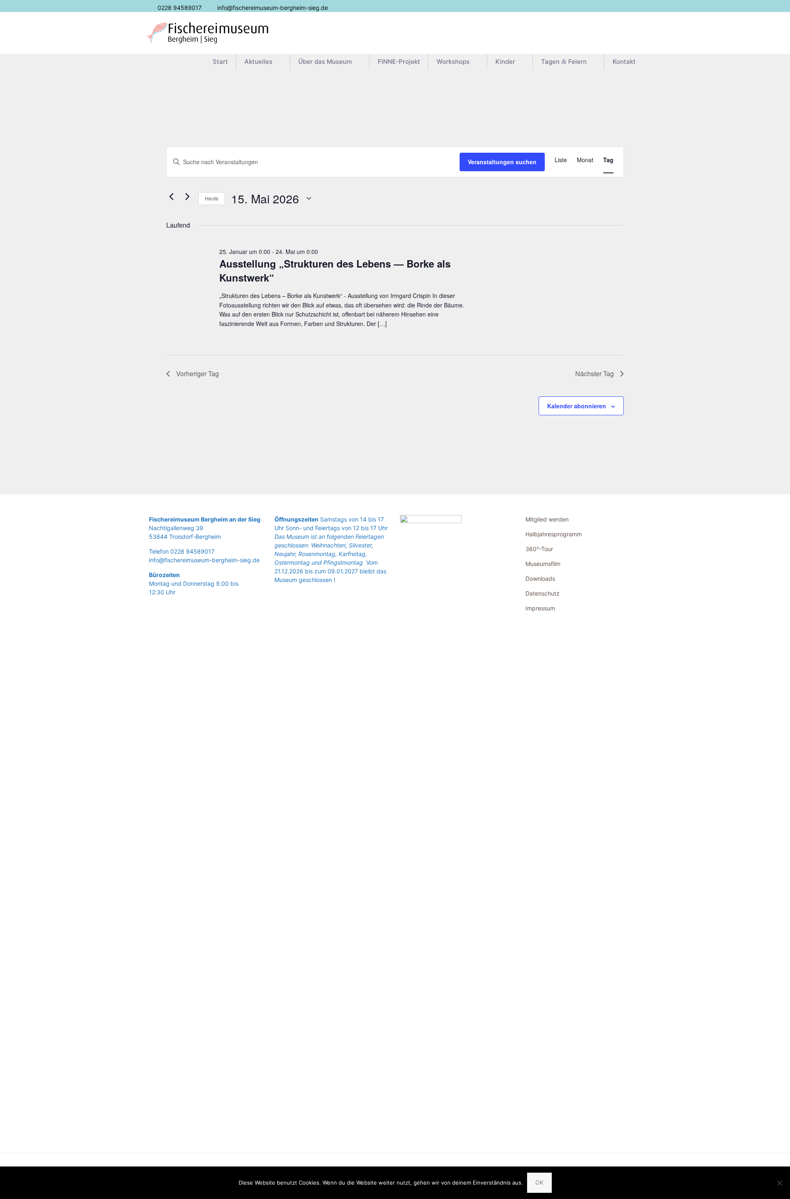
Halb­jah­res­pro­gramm (553, 534)
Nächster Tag (594, 373)
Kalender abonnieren (576, 406)
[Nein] (780, 1183)
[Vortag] (171, 196)
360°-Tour (539, 548)
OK (539, 1182)
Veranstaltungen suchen (502, 162)
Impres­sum (540, 608)
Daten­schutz (542, 593)
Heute (211, 198)
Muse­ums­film (542, 563)
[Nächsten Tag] (187, 196)
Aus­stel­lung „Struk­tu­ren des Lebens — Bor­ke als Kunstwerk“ (335, 270)
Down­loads (540, 578)
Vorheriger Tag (197, 373)
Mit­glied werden (547, 519)
